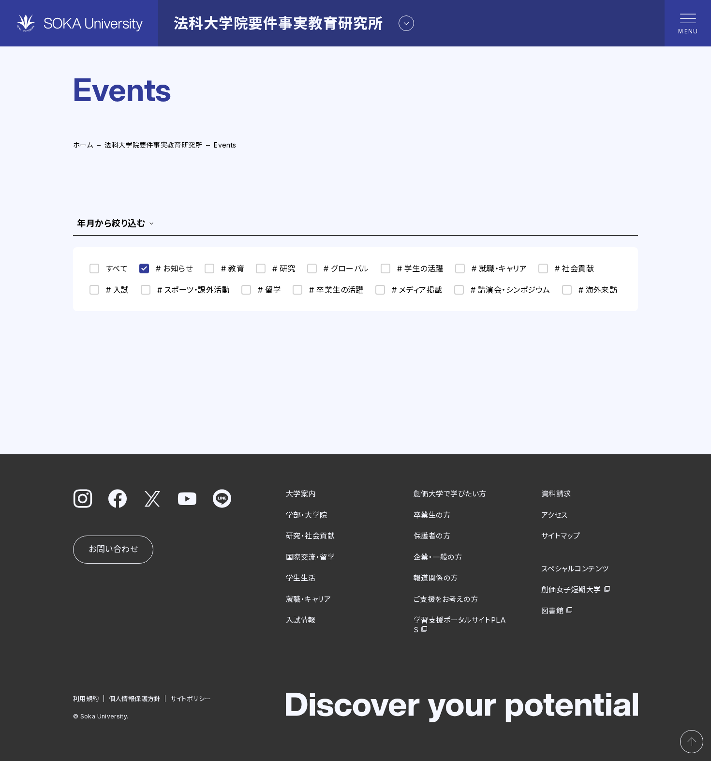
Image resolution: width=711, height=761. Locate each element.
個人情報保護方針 (135, 698)
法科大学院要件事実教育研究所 (153, 145)
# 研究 (284, 268)
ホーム (83, 145)
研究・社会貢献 (310, 535)
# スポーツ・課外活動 (193, 290)
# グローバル (346, 268)
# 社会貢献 (574, 268)
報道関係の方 (436, 577)
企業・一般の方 (438, 557)
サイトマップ (560, 535)
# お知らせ (174, 268)
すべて (117, 268)
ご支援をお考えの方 (446, 599)
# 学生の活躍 (420, 268)
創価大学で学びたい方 (450, 493)
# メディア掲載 (417, 290)
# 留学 (269, 290)
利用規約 (86, 698)
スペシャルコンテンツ (575, 568)
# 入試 (117, 290)
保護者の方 (432, 535)
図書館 (552, 610)
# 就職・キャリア (499, 268)
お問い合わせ (113, 549)
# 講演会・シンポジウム (510, 290)
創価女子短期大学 (571, 589)
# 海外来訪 (598, 290)
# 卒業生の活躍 (336, 290)
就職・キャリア (308, 599)
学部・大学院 (306, 515)
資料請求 (556, 493)
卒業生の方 (432, 515)
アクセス (554, 515)
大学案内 (301, 493)
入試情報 (301, 620)
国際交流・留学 (310, 557)
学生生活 (301, 577)
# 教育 (232, 268)
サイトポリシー (190, 698)
